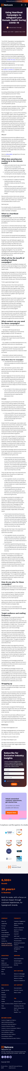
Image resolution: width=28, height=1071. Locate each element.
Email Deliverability (19, 958)
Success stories (5, 990)
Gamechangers (17, 960)
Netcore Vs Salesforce (19, 980)
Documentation (18, 988)
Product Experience (19, 927)
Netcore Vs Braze (18, 978)
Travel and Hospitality (6, 967)
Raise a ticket (17, 992)
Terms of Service (18, 1001)
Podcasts (3, 994)
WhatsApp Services (19, 1005)
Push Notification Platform (7, 1032)
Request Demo (11, 812)
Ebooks (3, 992)
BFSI (2, 971)
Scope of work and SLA (20, 1003)
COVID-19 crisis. (11, 59)
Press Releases (5, 932)
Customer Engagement (19, 921)
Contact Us (4, 941)
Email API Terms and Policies (15, 1066)
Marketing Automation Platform (19, 943)
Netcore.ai (19, 1)
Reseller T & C (17, 1012)
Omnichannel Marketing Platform (8, 1024)
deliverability (9, 154)
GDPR (2, 1067)
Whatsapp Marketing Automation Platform (10, 1038)
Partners (3, 925)
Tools (2, 1005)
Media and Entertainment (5, 964)
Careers (3, 938)
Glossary (3, 1008)
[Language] (22, 5)
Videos (3, 999)
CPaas (15, 951)
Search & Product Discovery (18, 930)
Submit (14, 784)
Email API (16, 934)
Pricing (3, 928)
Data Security (12, 1067)
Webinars (3, 997)
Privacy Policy (4, 1066)
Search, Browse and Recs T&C (19, 1009)
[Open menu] (25, 5)
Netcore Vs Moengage (19, 973)
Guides (3, 1001)
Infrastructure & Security (18, 964)
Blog (2, 988)
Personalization (18, 940)
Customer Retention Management (19, 947)
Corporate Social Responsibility (5, 935)
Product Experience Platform (8, 1030)
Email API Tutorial (18, 990)
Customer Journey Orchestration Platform (11, 1028)
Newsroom (4, 930)
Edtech (3, 969)
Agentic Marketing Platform (18, 924)
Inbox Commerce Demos (7, 1003)
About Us (3, 921)
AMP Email (16, 936)
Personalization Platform (7, 1036)
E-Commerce (4, 958)
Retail (2, 960)
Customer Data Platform (20, 938)
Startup (3, 973)
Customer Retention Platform (8, 1026)
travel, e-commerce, (8, 69)
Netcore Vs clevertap (19, 976)
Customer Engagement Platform (8, 1020)
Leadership (4, 923)
